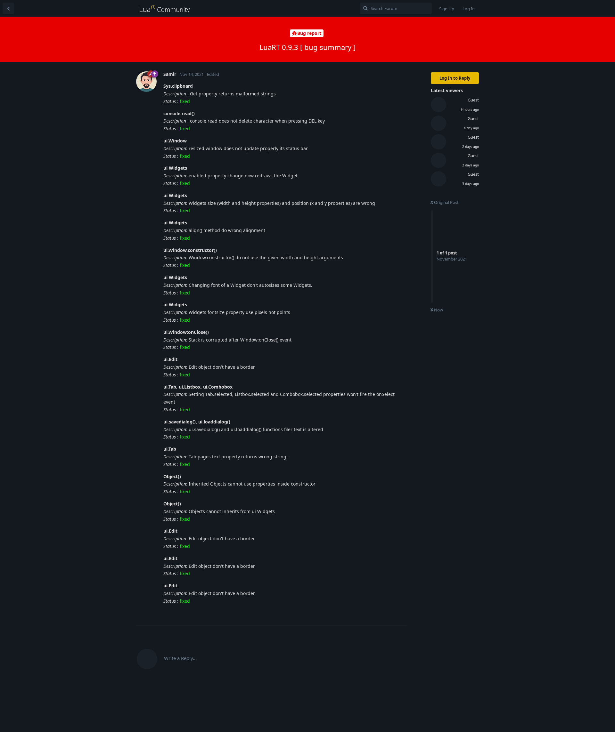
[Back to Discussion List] (8, 8)
